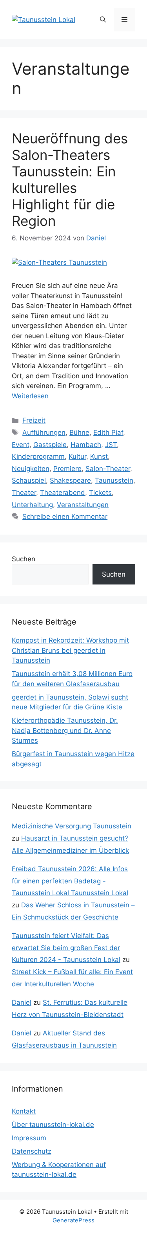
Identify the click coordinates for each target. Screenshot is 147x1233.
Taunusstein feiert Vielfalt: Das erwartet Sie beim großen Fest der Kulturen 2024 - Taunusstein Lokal (66, 948)
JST (111, 445)
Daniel (21, 1002)
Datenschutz (31, 1151)
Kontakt (24, 1111)
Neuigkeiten (30, 469)
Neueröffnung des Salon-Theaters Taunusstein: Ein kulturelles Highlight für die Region (70, 179)
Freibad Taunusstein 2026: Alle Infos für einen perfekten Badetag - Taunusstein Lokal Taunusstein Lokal (70, 881)
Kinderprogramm (38, 456)
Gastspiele (50, 445)
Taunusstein (114, 480)
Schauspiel (29, 480)
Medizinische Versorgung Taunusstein (71, 826)
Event (20, 445)
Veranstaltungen (83, 505)
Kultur (77, 456)
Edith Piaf (108, 432)
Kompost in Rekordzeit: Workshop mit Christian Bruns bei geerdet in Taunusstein (70, 650)
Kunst (99, 456)
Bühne (79, 432)
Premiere (67, 469)
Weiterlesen (30, 396)
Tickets (100, 492)
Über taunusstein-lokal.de (53, 1125)
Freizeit (33, 420)
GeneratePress (73, 1220)
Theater (24, 492)
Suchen (23, 559)
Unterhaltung (32, 505)
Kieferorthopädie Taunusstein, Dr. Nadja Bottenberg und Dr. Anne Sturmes (65, 730)
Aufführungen (43, 432)
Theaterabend (62, 492)
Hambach (86, 445)
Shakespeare (70, 480)
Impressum (29, 1138)
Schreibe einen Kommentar (64, 516)
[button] (103, 19)
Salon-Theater (107, 469)
